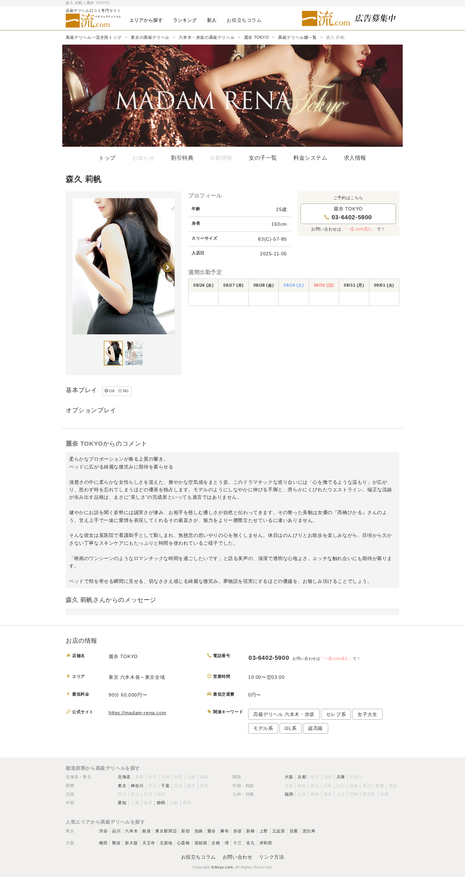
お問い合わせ (238, 857)
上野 (263, 831)
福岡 (289, 794)
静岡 (161, 802)
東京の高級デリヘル (150, 37)
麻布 (224, 831)
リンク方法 (271, 857)
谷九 (250, 843)
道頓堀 (200, 843)
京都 (302, 777)
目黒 (294, 831)
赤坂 (237, 831)
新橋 (250, 831)
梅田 (103, 843)
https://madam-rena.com (137, 712)
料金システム (310, 158)
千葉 (165, 785)
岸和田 (265, 843)
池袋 (198, 831)
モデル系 (263, 728)
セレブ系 (336, 714)
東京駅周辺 (166, 831)
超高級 (315, 728)
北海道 (124, 777)
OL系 (290, 728)
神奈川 (137, 785)
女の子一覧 (263, 158)
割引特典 (182, 158)
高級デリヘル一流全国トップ (94, 37)
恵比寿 (309, 831)
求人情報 (355, 158)
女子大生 (367, 714)
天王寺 (148, 843)
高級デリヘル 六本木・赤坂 (284, 714)
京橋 (215, 843)
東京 (122, 785)
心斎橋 (183, 843)
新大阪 (131, 843)
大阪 (289, 777)
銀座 (146, 831)
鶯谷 (211, 831)
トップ (107, 158)
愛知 (122, 802)
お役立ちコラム (198, 857)
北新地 (166, 843)
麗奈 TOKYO (256, 37)
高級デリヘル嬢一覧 (297, 37)
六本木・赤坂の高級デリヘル (207, 37)
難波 (116, 843)
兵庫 (341, 777)
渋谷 (103, 831)
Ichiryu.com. (222, 867)
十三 (237, 843)
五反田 (278, 831)
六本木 (131, 831)
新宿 (185, 831)
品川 (116, 831)
